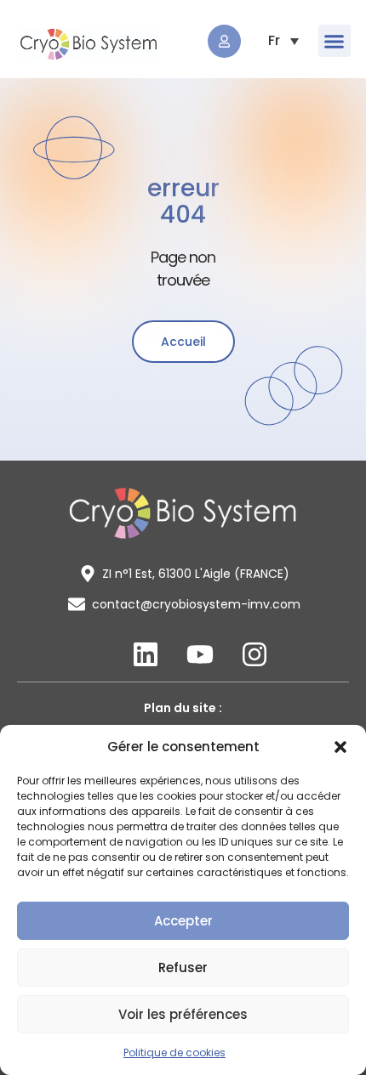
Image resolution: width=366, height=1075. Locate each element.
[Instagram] (254, 654)
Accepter (183, 921)
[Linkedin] (145, 654)
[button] (340, 746)
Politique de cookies (174, 1052)
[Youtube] (200, 654)
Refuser (183, 967)
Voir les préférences (183, 1014)
